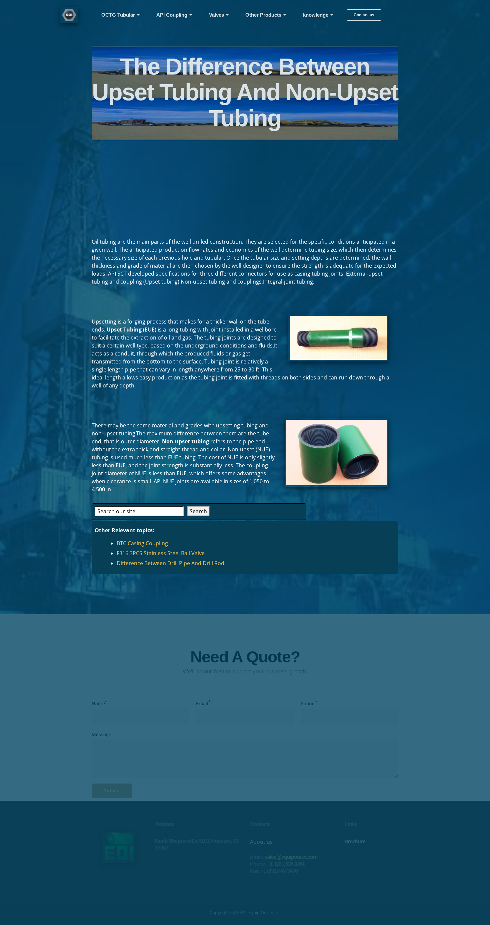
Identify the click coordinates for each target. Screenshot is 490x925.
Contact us (364, 15)
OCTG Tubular (118, 15)
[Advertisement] (245, 186)
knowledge (315, 15)
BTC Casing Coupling (142, 543)
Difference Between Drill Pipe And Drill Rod (170, 563)
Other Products (263, 15)
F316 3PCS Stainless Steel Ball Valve (161, 553)
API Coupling (171, 15)
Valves (216, 15)
